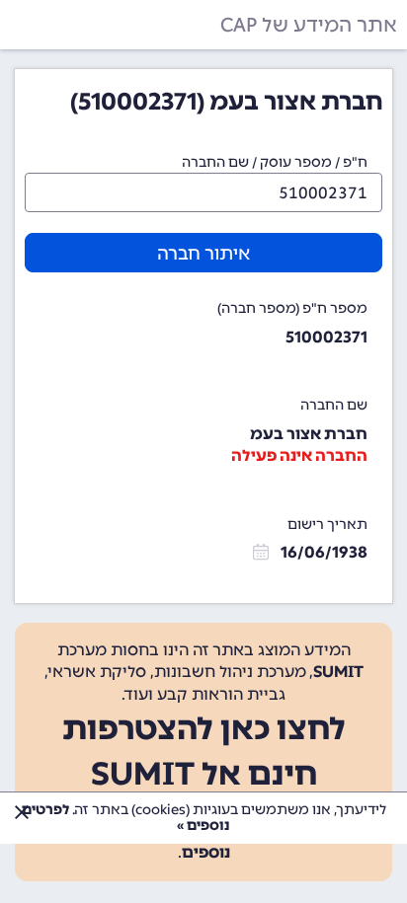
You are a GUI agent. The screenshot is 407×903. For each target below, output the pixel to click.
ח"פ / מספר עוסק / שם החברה (274, 162)
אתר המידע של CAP (308, 25)
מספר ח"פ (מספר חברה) (292, 308)
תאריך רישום (327, 524)
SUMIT (338, 671)
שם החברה (333, 405)
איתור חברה (203, 253)
